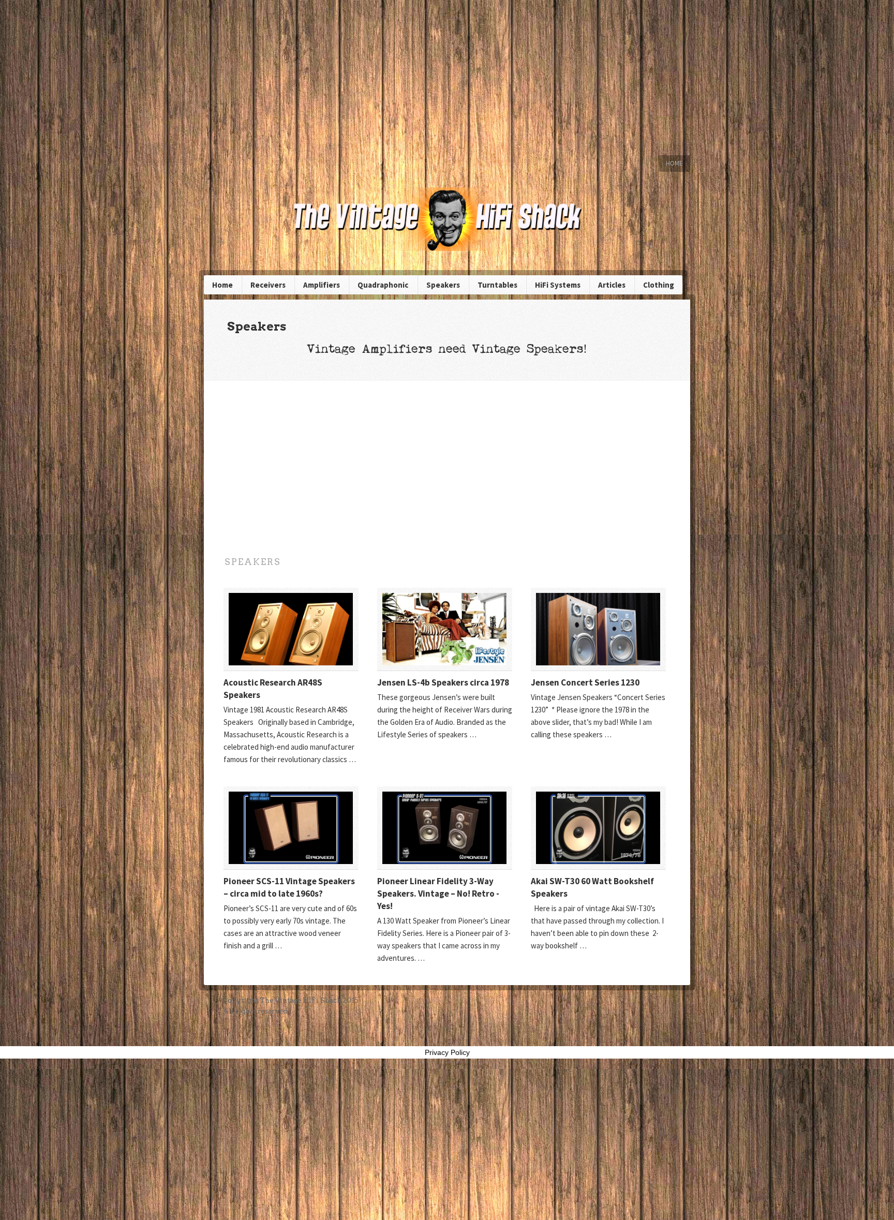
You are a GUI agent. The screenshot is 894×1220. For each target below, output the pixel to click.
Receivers (268, 285)
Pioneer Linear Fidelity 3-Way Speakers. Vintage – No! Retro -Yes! (438, 893)
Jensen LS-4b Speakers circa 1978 (443, 682)
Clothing (658, 285)
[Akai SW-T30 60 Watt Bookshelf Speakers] (598, 828)
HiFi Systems (557, 285)
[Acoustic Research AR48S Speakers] (291, 629)
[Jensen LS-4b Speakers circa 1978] (444, 629)
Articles (611, 285)
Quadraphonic (382, 285)
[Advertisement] (447, 77)
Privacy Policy (447, 1052)
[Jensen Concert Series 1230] (598, 629)
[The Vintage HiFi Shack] (447, 219)
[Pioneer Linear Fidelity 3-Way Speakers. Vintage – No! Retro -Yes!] (444, 828)
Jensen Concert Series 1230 (585, 682)
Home (674, 163)
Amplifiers (321, 285)
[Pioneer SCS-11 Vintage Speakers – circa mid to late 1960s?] (291, 828)
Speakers (443, 285)
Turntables (497, 285)
